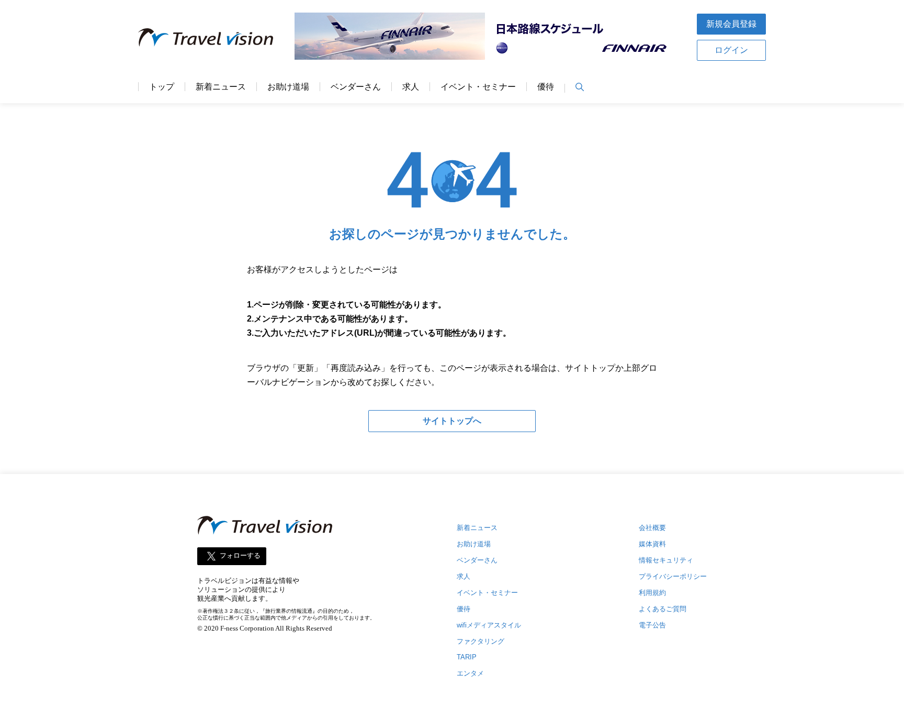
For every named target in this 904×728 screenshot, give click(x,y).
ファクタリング (480, 641)
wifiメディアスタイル (489, 625)
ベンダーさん (356, 87)
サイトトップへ (452, 420)
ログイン (731, 50)
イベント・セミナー (478, 87)
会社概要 (652, 528)
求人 (410, 87)
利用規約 (652, 593)
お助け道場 (288, 87)
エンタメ (470, 673)
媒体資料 (652, 544)
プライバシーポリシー (673, 576)
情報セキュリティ (666, 560)
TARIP (467, 657)
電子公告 (652, 625)
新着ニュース (221, 87)
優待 (545, 87)
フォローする (240, 555)
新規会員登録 (731, 23)
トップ (161, 87)
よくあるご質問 (662, 609)
